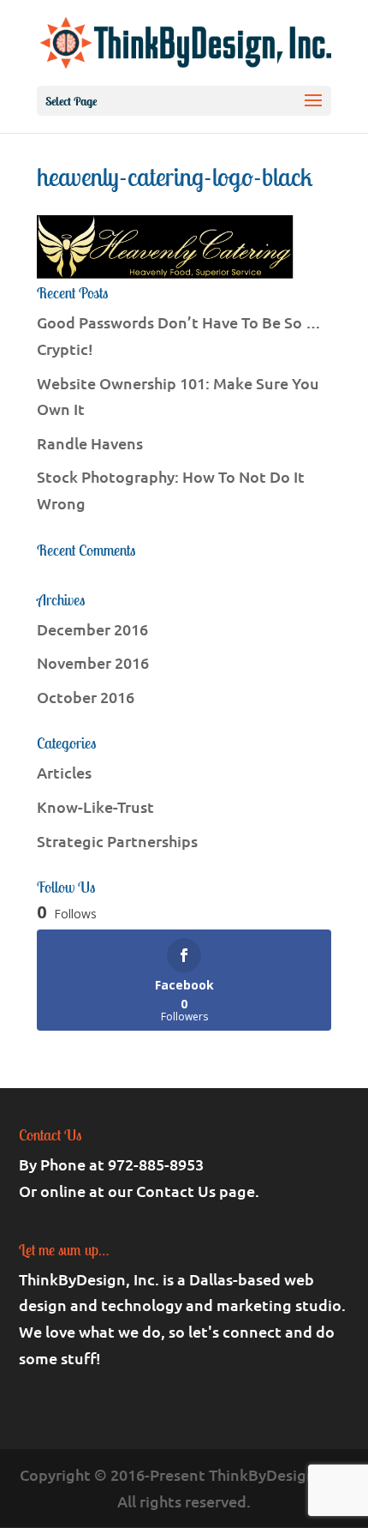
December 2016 (92, 629)
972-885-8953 (156, 1164)
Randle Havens (90, 443)
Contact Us (176, 1190)
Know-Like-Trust (95, 806)
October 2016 (85, 697)
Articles (64, 772)
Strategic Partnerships (117, 841)
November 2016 (93, 662)
